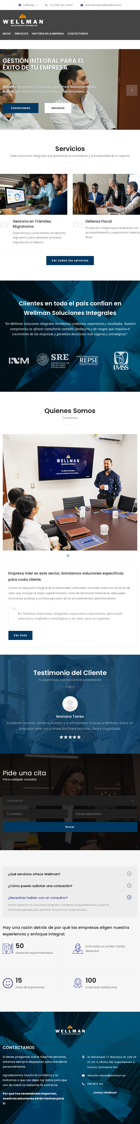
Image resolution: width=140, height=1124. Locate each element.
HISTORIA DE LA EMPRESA (48, 33)
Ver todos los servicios (70, 260)
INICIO (7, 33)
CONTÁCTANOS (77, 33)
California (29, 5)
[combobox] (70, 801)
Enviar (70, 827)
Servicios (58, 108)
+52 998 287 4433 (61, 5)
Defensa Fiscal (26, 221)
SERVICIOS (21, 33)
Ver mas (20, 635)
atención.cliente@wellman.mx (103, 5)
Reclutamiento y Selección (109, 221)
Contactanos (20, 108)
